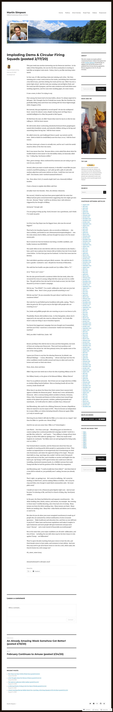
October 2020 (86, 326)
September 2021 (87, 307)
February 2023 (86, 278)
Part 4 (84, 437)
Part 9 (84, 446)
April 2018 (85, 378)
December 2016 (87, 406)
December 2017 (87, 385)
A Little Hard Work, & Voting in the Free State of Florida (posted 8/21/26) (27, 686)
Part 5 (84, 439)
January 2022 (86, 300)
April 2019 (85, 358)
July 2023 (85, 269)
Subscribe (101, 89)
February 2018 (86, 382)
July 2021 (85, 311)
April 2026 (85, 211)
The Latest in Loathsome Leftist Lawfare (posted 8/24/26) (23, 682)
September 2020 (87, 328)
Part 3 (84, 435)
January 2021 (86, 321)
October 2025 (86, 222)
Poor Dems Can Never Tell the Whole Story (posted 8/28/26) (24, 674)
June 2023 (85, 271)
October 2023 (86, 264)
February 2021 (86, 319)
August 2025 (86, 225)
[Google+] (97, 703)
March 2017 (86, 401)
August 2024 (86, 246)
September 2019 (87, 349)
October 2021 (86, 305)
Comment (70, 619)
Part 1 (84, 432)
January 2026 (86, 217)
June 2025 (85, 229)
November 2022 (87, 283)
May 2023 (85, 272)
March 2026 (86, 213)
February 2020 (86, 340)
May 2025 (85, 231)
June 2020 (85, 333)
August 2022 (86, 288)
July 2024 (85, 248)
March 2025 (86, 234)
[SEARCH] (104, 192)
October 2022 (86, 284)
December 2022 (87, 281)
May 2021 (85, 314)
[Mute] (99, 419)
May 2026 (85, 210)
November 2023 (87, 262)
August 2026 (86, 204)
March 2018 (86, 380)
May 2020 (85, 335)
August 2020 (86, 330)
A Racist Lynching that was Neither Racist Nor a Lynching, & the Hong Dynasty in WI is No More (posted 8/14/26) (38, 690)
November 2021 (87, 304)
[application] (93, 419)
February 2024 (86, 257)
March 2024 (86, 255)
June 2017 (85, 396)
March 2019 (86, 359)
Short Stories (76, 13)
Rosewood (102, 13)
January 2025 (86, 238)
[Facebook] (93, 703)
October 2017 (86, 389)
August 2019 (86, 351)
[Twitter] (90, 703)
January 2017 (86, 404)
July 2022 (85, 290)
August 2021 (86, 309)
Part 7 (84, 442)
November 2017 (87, 387)
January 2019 (86, 363)
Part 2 (84, 433)
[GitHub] (100, 703)
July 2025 (85, 227)
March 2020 (86, 338)
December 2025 (87, 218)
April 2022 (85, 295)
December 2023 (87, 260)
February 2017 (86, 403)
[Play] (83, 419)
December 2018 (87, 364)
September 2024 (87, 244)
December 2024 (87, 239)
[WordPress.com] (104, 703)
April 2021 (85, 316)
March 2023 (86, 276)
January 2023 (86, 279)
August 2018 (86, 371)
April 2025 (85, 232)
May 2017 (85, 398)
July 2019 (85, 352)
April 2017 (85, 399)
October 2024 (86, 243)
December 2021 (87, 302)
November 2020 (87, 324)
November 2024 (87, 241)
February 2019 (86, 361)
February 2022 (86, 298)
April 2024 (85, 253)
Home (61, 13)
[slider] (103, 419)
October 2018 (86, 368)
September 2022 (87, 286)
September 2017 (87, 391)
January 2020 (86, 342)
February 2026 (86, 215)
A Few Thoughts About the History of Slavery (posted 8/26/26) (24, 678)
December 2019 (87, 344)
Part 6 (84, 440)
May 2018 (85, 377)
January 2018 (86, 384)
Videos (94, 13)
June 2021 (85, 312)
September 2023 (87, 265)
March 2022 (86, 297)
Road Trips (86, 13)
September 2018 (87, 370)
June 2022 (85, 291)
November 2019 (87, 345)
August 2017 (86, 392)
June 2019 (85, 354)
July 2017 (85, 394)
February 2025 (86, 236)
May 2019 (85, 356)
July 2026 (85, 206)
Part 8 (84, 444)
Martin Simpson (16, 12)
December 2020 (87, 323)
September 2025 (87, 224)
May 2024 (85, 251)
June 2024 (85, 250)
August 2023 (86, 267)
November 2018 (87, 366)
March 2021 (86, 318)
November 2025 (87, 220)
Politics (67, 13)
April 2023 (85, 274)
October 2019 (86, 347)
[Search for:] (92, 192)
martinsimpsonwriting (13, 70)
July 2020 (85, 331)
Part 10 (85, 447)
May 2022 (85, 293)
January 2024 (86, 258)
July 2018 (85, 373)
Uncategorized (11, 74)
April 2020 (85, 337)
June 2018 (85, 375)
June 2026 (85, 208)
